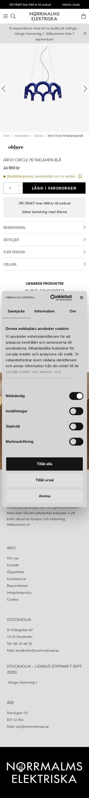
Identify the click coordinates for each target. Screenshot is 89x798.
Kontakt (13, 564)
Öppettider (15, 571)
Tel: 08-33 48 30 (20, 643)
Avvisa (44, 496)
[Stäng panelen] (81, 297)
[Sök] (13, 16)
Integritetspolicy (19, 592)
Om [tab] (73, 311)
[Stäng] (85, 33)
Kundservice (16, 578)
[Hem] (44, 16)
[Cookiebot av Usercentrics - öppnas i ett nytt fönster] (53, 298)
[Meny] (5, 16)
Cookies (13, 599)
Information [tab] (44, 311)
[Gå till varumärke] (44, 148)
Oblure (38, 135)
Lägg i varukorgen (54, 187)
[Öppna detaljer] (85, 227)
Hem (6, 135)
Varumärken (21, 135)
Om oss (13, 557)
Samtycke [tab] (16, 311)
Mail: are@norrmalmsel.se (28, 726)
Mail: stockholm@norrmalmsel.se (33, 650)
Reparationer (17, 585)
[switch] (76, 411)
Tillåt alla (44, 464)
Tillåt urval (45, 480)
